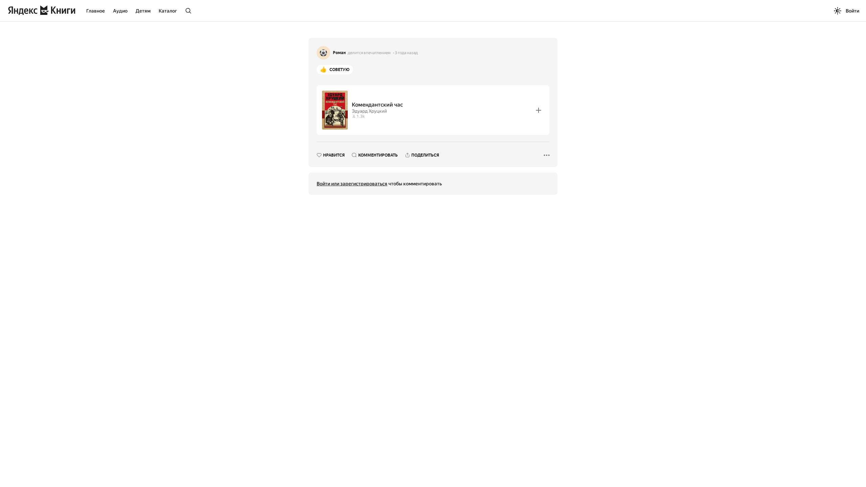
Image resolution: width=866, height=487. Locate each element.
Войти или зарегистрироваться (352, 183)
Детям (143, 11)
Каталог (168, 11)
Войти (852, 11)
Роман (339, 52)
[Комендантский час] (433, 110)
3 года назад (406, 52)
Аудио (120, 11)
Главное (95, 11)
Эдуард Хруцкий (369, 111)
